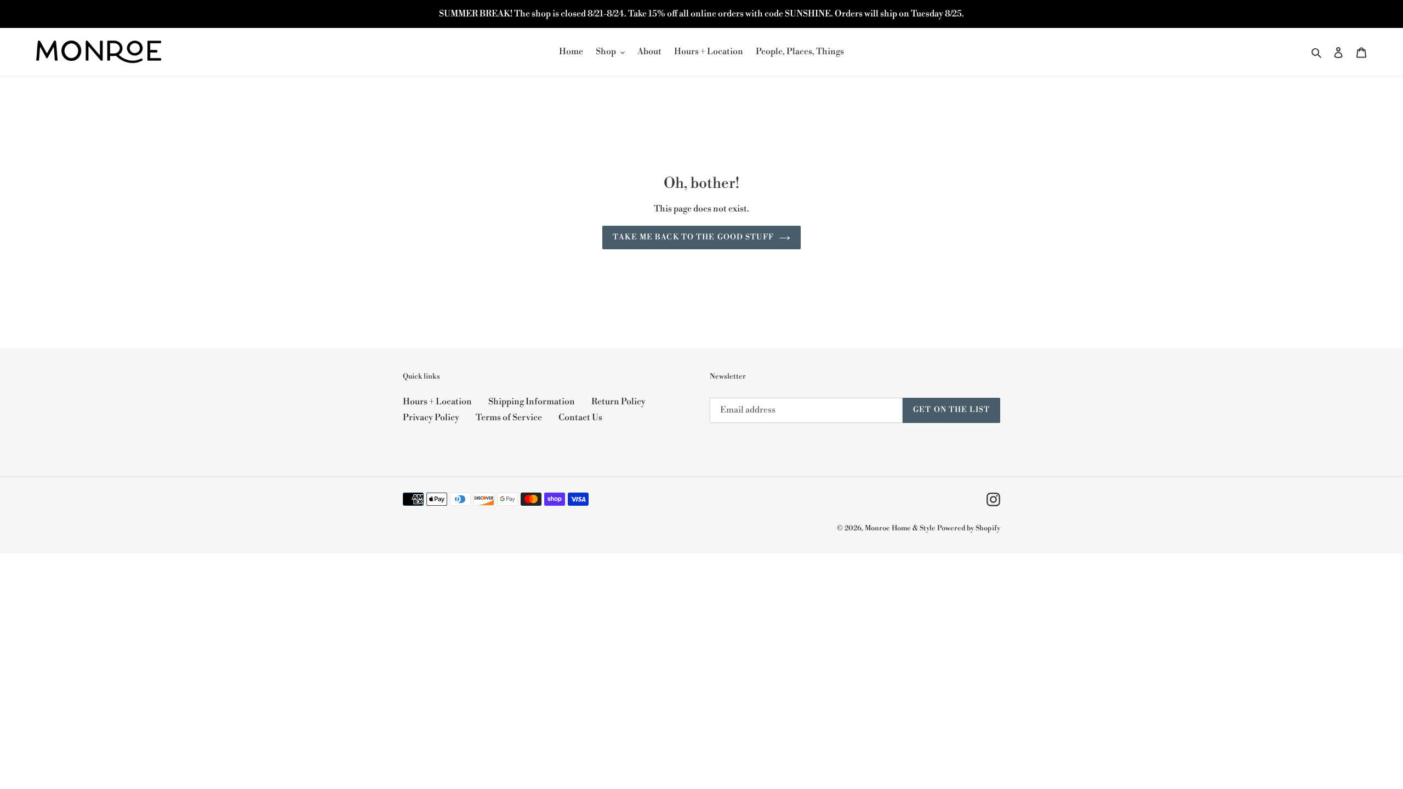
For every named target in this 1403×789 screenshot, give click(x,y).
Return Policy (618, 401)
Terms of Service (509, 417)
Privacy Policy (431, 417)
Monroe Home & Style (900, 528)
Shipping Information (531, 401)
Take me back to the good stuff (693, 237)
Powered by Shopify (968, 528)
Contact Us (580, 417)
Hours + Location (437, 401)
